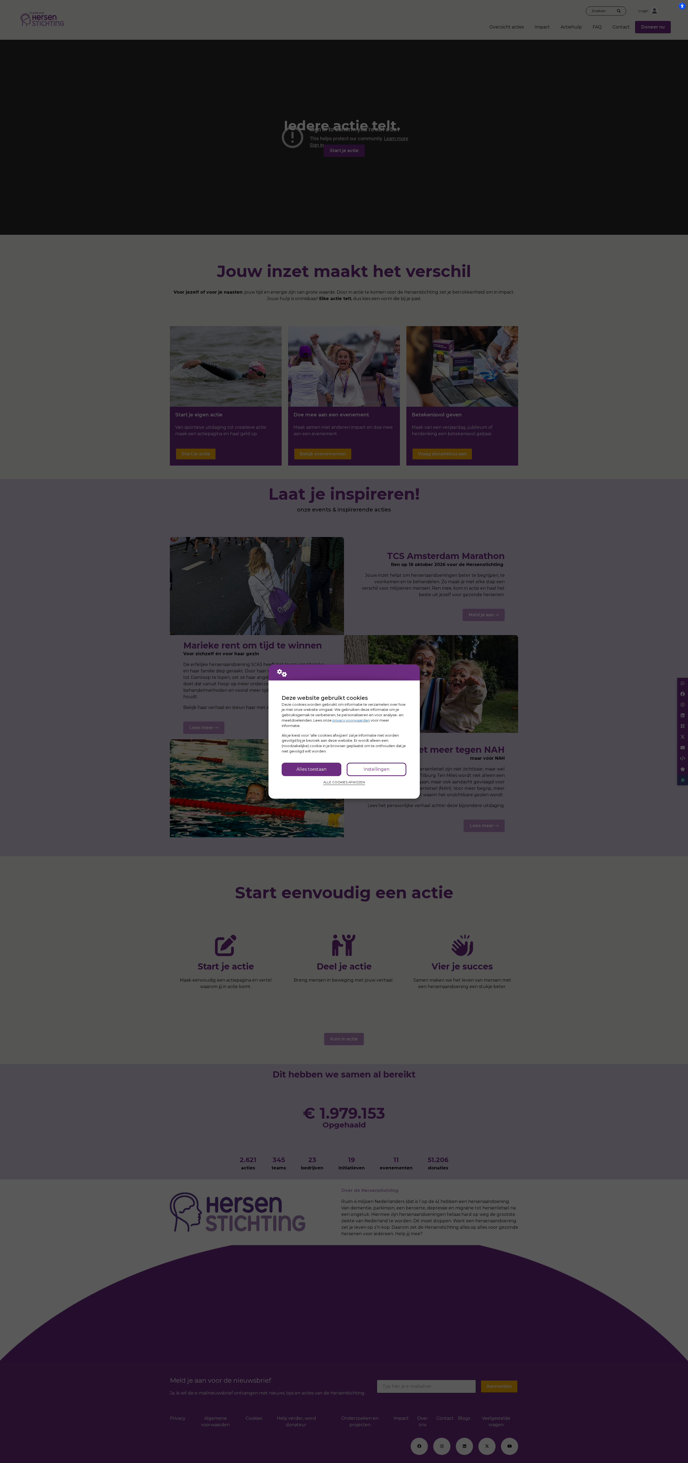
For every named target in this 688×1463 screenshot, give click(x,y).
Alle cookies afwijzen (344, 782)
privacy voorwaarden (351, 720)
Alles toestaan (311, 769)
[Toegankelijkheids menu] (682, 6)
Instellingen (376, 769)
